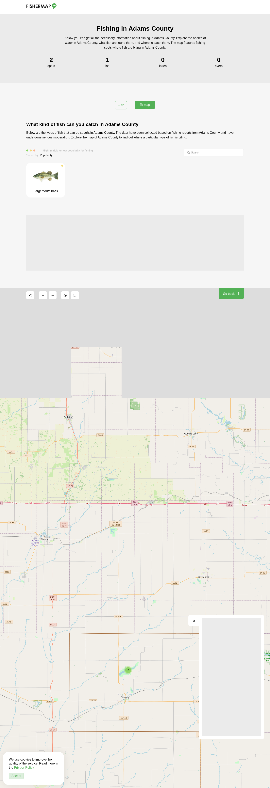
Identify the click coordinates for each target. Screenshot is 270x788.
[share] (30, 295)
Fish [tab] (121, 105)
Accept (16, 776)
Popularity (46, 155)
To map (145, 104)
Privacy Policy (24, 767)
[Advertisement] (135, 243)
